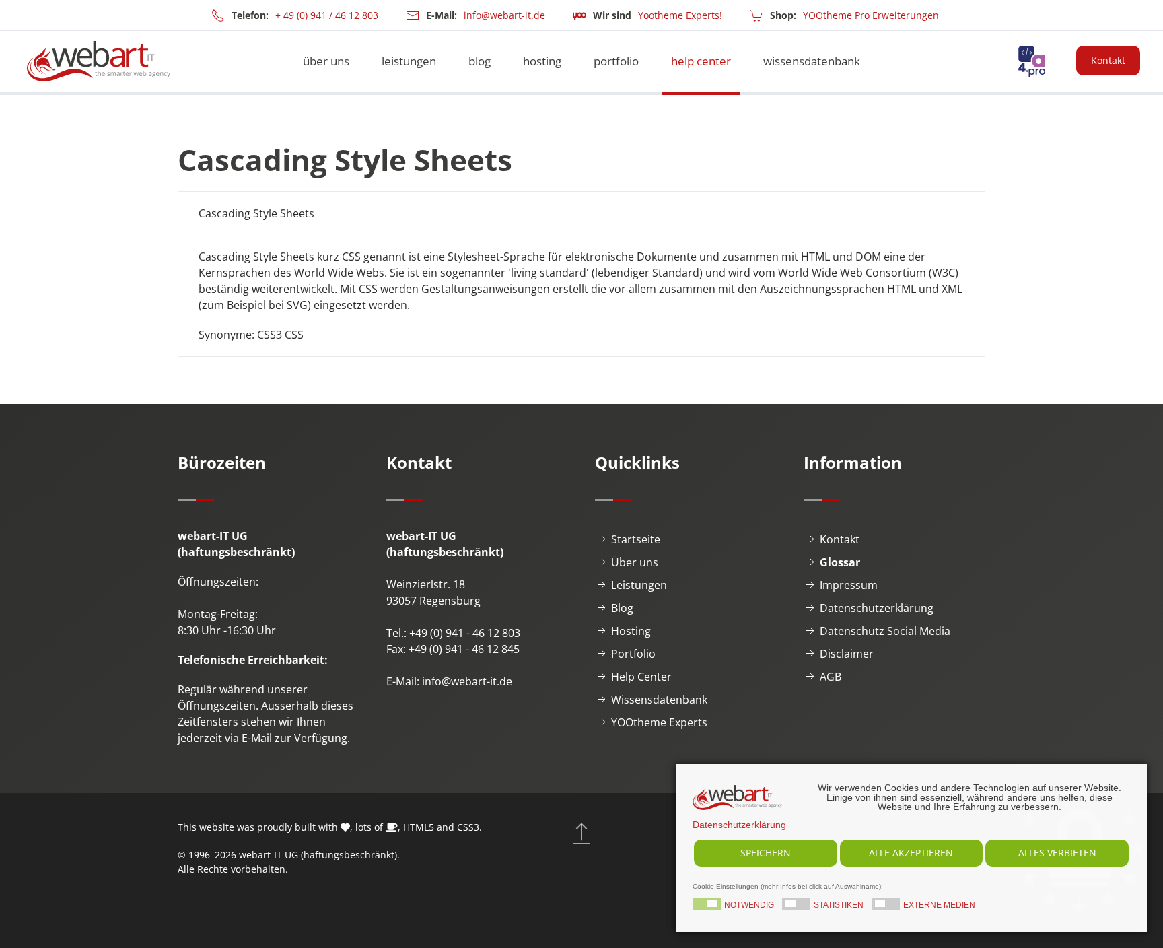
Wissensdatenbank (659, 699)
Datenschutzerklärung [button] (739, 824)
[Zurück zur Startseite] (98, 61)
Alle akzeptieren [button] (911, 852)
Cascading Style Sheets (256, 213)
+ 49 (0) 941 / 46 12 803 (326, 15)
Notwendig (749, 905)
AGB (830, 676)
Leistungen (639, 585)
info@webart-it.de (504, 15)
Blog (479, 61)
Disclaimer (847, 653)
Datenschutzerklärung (876, 608)
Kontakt (1108, 60)
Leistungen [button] (409, 61)
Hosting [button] (542, 61)
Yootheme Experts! (680, 15)
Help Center (641, 676)
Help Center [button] (701, 61)
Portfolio (616, 61)
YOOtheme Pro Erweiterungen (871, 15)
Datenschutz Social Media (885, 630)
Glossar (840, 562)
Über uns (326, 61)
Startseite (635, 539)
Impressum (849, 585)
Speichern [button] (765, 852)
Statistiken (839, 905)
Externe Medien (939, 905)
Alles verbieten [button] (1057, 852)
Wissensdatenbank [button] (811, 61)
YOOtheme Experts (659, 722)
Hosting (631, 630)
